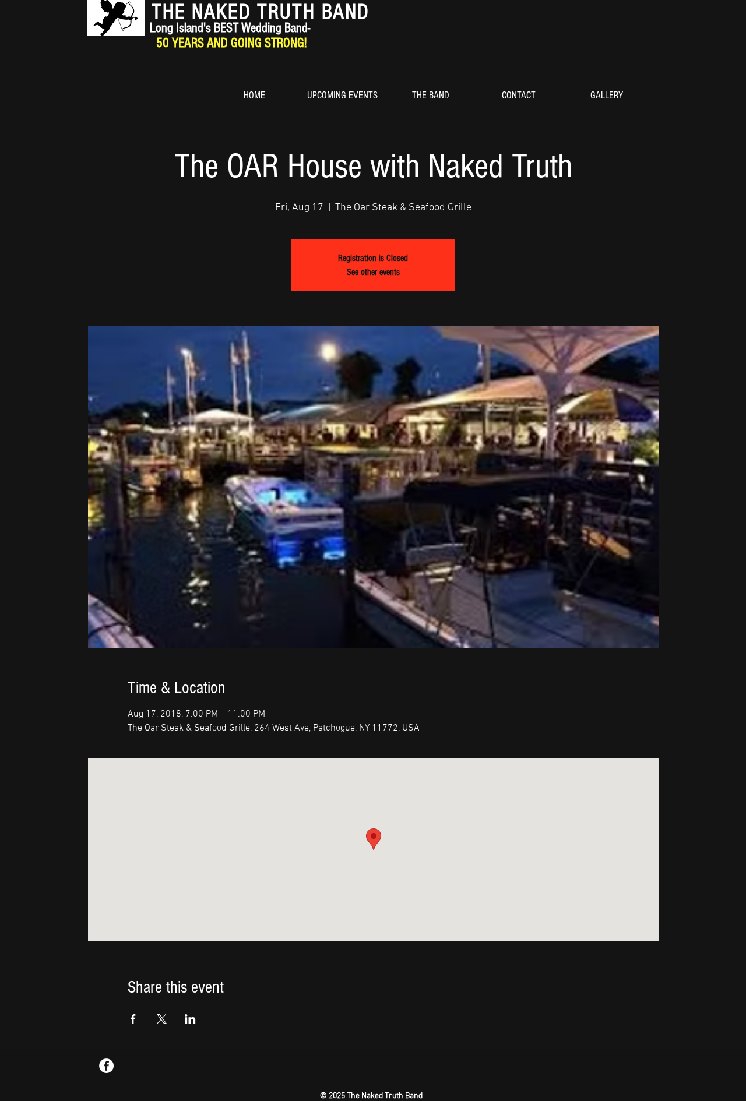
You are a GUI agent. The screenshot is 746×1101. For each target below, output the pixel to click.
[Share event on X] (161, 1019)
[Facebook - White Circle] (106, 1065)
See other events (373, 272)
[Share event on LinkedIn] (190, 1019)
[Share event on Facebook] (133, 1019)
